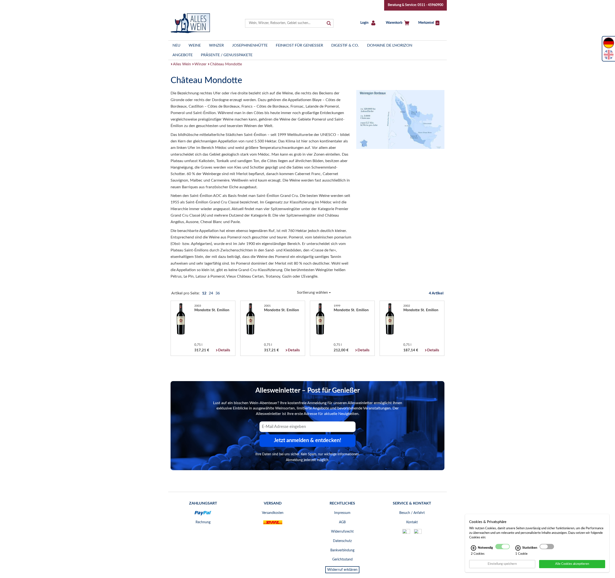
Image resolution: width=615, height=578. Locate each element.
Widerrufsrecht (342, 531)
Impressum (342, 513)
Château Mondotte (226, 64)
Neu (176, 45)
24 (211, 293)
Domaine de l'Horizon (389, 45)
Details (224, 350)
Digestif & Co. (345, 45)
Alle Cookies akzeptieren (572, 563)
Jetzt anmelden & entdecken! (307, 440)
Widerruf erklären (342, 570)
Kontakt (412, 522)
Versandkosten (272, 513)
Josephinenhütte (250, 45)
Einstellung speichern (502, 563)
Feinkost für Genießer (299, 45)
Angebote (182, 55)
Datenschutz (342, 541)
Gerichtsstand (342, 559)
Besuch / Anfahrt (412, 513)
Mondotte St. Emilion (211, 310)
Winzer (216, 45)
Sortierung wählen (313, 292)
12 (204, 293)
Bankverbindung (342, 550)
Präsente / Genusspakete (226, 55)
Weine (195, 45)
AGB (342, 522)
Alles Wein (182, 64)
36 (217, 293)
